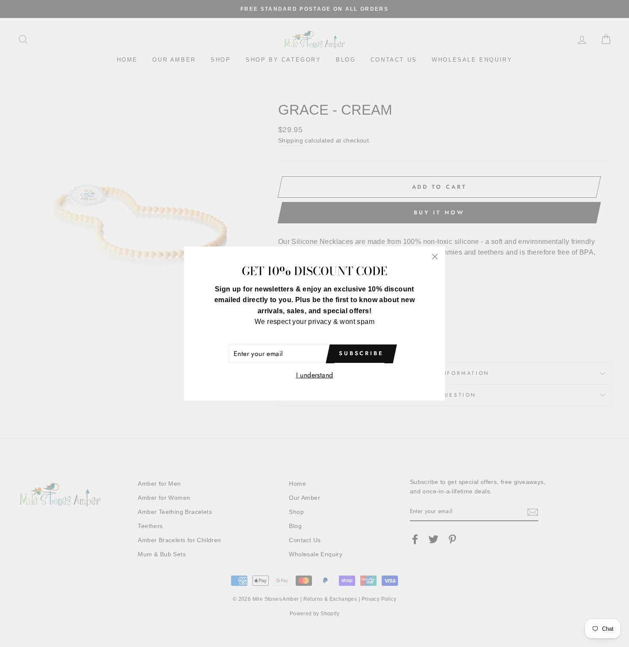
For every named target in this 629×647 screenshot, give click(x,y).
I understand (314, 375)
